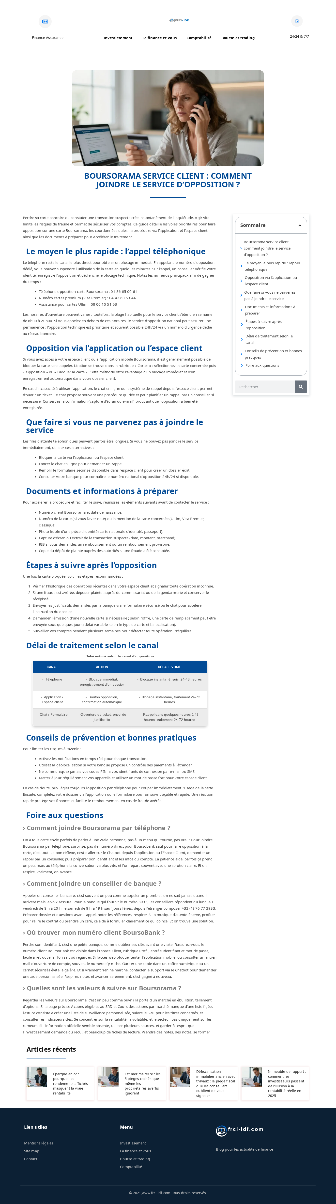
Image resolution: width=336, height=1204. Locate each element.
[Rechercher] (301, 386)
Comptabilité (199, 37)
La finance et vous (159, 37)
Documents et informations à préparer (270, 310)
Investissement (118, 37)
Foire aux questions (262, 365)
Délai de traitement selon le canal (269, 339)
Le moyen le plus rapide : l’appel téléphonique (272, 266)
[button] (300, 225)
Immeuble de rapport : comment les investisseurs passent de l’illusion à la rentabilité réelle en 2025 (287, 1083)
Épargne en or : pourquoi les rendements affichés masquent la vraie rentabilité (70, 1083)
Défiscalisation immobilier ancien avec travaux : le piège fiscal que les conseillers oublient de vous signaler (215, 1083)
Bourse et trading (238, 37)
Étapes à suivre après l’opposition (263, 324)
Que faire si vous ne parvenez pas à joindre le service (269, 295)
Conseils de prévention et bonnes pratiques (273, 354)
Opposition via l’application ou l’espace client (271, 280)
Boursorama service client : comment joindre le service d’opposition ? (267, 248)
